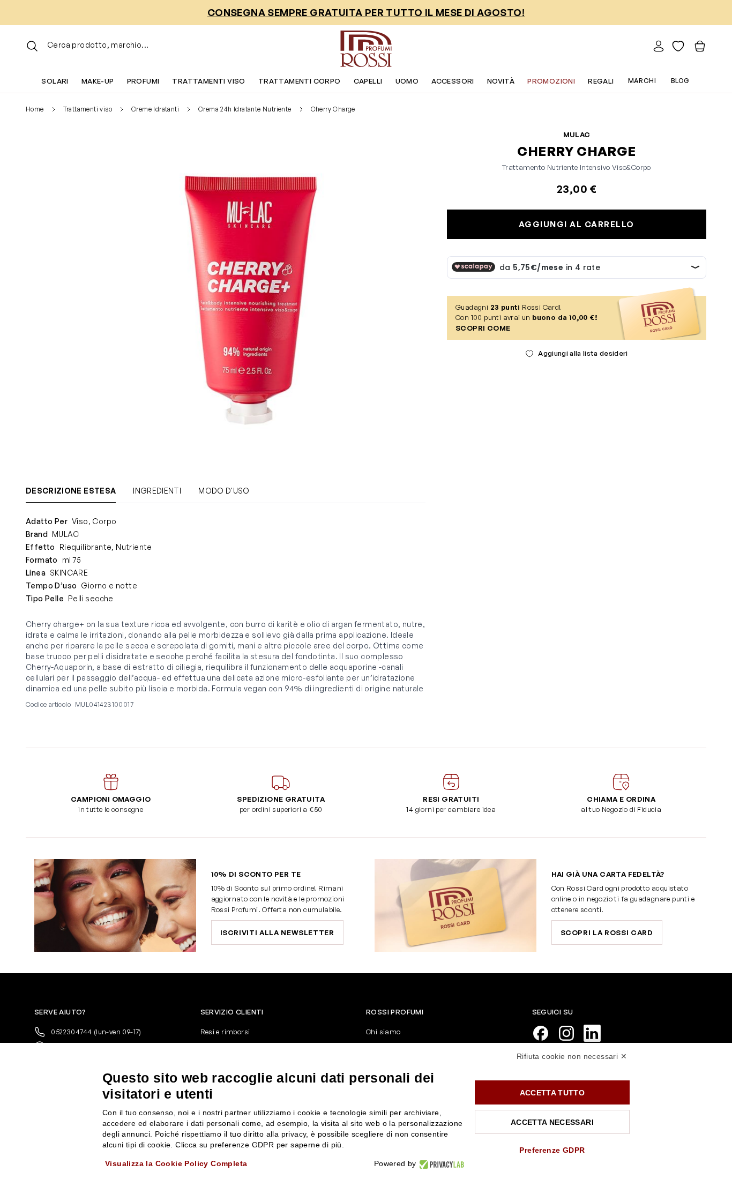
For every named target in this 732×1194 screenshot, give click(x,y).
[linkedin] (596, 1032)
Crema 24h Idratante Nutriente (245, 109)
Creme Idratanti (155, 109)
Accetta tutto (552, 1092)
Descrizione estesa (71, 490)
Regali (601, 81)
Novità (500, 81)
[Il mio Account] (658, 46)
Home (35, 109)
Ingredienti (157, 490)
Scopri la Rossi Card (607, 932)
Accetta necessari (552, 1122)
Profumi (143, 81)
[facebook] (545, 1032)
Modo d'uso (224, 490)
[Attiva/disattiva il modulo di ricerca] (32, 46)
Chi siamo (383, 1031)
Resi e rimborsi (225, 1031)
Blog (680, 81)
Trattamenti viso (208, 81)
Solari (54, 81)
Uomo (407, 81)
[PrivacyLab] (440, 1163)
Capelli (368, 81)
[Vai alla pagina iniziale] (366, 46)
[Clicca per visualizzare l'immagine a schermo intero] (250, 300)
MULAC (577, 134)
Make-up (97, 81)
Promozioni (551, 81)
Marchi (642, 81)
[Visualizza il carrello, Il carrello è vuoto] (700, 46)
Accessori (452, 81)
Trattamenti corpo (299, 81)
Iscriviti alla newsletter (277, 932)
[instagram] (571, 1032)
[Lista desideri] (678, 46)
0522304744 (95, 1031)
